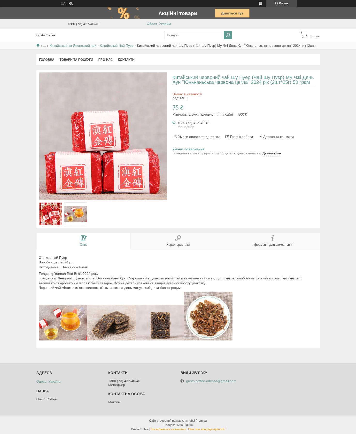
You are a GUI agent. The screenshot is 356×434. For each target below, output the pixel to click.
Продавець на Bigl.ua (178, 425)
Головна (46, 60)
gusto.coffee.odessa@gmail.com (211, 381)
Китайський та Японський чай (73, 45)
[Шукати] (228, 35)
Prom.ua (201, 420)
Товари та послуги (76, 60)
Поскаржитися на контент (168, 429)
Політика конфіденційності (206, 429)
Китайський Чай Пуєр (116, 45)
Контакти (126, 60)
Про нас (105, 60)
